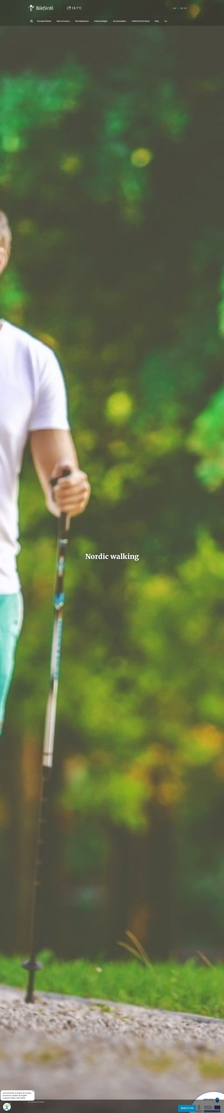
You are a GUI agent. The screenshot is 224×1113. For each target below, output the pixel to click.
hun (174, 8)
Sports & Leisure (63, 21)
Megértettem (187, 1108)
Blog (157, 21)
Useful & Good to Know (140, 21)
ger (181, 8)
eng (178, 8)
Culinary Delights (100, 21)
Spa (165, 21)
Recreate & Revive (44, 21)
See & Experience (82, 21)
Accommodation (119, 21)
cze (185, 8)
